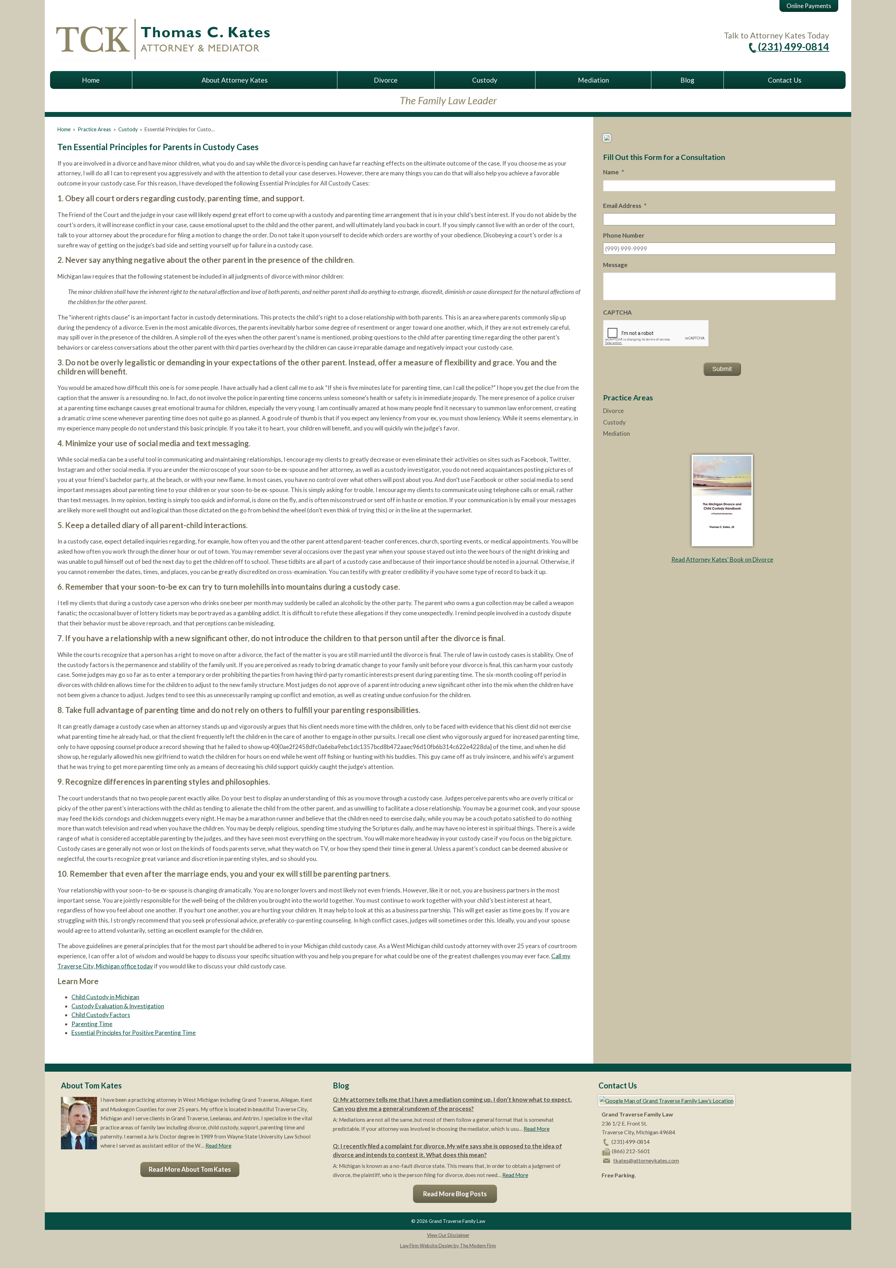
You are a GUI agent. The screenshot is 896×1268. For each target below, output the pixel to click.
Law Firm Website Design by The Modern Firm (448, 1245)
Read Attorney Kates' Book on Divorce (722, 559)
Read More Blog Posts (455, 1194)
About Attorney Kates (235, 80)
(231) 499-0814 (793, 46)
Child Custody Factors (100, 1014)
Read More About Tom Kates (190, 1169)
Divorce (386, 80)
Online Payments (808, 5)
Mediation (593, 80)
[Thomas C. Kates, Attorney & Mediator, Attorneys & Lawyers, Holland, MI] (619, 1191)
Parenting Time (91, 1024)
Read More (218, 1145)
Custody (484, 80)
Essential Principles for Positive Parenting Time (133, 1032)
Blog (687, 80)
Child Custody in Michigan (105, 997)
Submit (722, 368)
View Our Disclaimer (448, 1235)
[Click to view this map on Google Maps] (666, 1100)
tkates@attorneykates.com (646, 1160)
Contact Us (785, 80)
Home (91, 80)
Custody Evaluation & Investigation (117, 1006)
